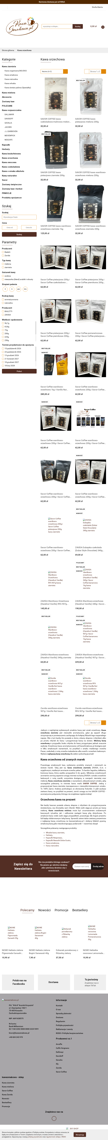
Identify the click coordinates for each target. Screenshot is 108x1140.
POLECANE (7, 106)
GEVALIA (8, 123)
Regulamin (60, 1021)
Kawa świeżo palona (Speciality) (18, 88)
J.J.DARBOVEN (11, 131)
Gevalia (59, 1060)
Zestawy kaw (8, 101)
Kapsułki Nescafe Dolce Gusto (58, 840)
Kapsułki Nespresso (54, 838)
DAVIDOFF (9, 119)
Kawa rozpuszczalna (12, 110)
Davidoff (59, 1056)
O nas (58, 1009)
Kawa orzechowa (10, 158)
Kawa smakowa (11, 75)
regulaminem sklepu (53, 1137)
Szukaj (19, 234)
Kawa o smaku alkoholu (13, 171)
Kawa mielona (9, 93)
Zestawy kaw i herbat (12, 189)
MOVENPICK (10, 135)
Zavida (59, 1068)
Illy (57, 1064)
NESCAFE (9, 140)
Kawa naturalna (11, 79)
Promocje (6, 1106)
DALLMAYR (9, 114)
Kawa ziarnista (9, 66)
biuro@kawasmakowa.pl (19, 1033)
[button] (61, 1000)
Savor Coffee (61, 1072)
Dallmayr (59, 1052)
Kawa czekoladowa (11, 167)
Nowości (5, 1098)
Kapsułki (6, 145)
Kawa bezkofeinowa (11, 154)
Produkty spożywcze (12, 197)
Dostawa (59, 1017)
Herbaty (6, 149)
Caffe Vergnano (62, 1048)
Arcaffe (59, 1044)
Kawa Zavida (7, 1095)
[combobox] (54, 71)
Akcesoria (6, 97)
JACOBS (8, 127)
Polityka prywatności (64, 1025)
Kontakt (59, 1005)
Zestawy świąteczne (12, 184)
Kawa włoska (10, 83)
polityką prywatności (34, 1137)
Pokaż (19, 371)
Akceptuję (80, 1135)
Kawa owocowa (9, 162)
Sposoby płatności (63, 1013)
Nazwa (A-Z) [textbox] (47, 71)
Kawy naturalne (9, 176)
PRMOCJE (6, 193)
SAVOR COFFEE (90, 783)
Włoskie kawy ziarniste (55, 833)
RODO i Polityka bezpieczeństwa (69, 1033)
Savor (5, 180)
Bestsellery (6, 1102)
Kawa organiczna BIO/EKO (16, 71)
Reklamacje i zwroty (64, 1029)
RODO (64, 1137)
